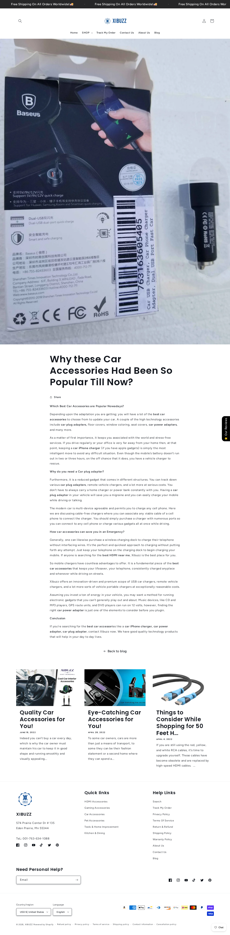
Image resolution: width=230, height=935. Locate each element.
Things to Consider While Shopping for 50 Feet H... (179, 723)
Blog (155, 858)
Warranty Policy (162, 839)
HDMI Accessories (96, 801)
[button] (20, 21)
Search (157, 801)
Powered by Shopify (43, 924)
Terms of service (101, 924)
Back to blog (117, 651)
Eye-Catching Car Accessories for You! (114, 719)
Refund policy (64, 924)
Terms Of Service (163, 820)
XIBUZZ (29, 924)
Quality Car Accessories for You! (42, 719)
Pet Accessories (94, 820)
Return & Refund (163, 826)
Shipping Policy (162, 833)
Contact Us (160, 852)
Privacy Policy (161, 814)
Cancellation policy (166, 924)
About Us (158, 845)
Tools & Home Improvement (101, 826)
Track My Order (162, 807)
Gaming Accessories (97, 807)
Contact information (143, 924)
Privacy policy (82, 924)
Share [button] (57, 397)
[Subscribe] (77, 880)
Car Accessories (94, 814)
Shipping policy (121, 924)
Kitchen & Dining (94, 833)
